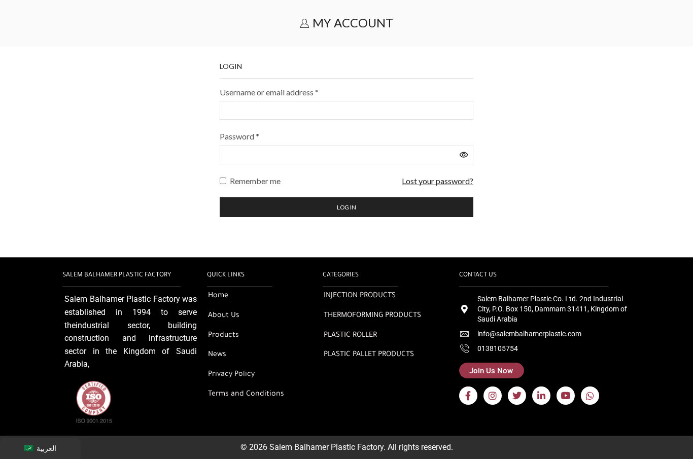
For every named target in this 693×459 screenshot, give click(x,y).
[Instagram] (492, 395)
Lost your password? (437, 181)
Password (239, 135)
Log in (346, 207)
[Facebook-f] (468, 395)
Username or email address (269, 91)
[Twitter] (517, 395)
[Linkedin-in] (541, 395)
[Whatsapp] (590, 395)
